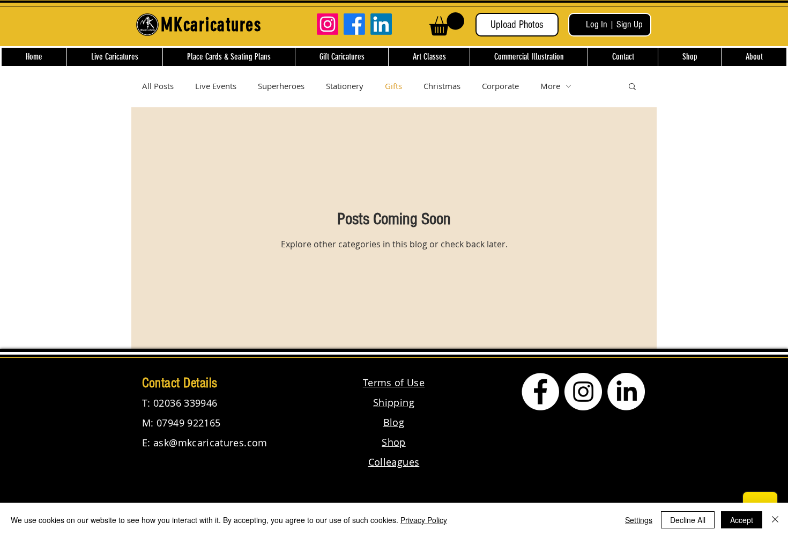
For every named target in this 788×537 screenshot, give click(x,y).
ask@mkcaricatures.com (210, 442)
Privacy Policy (423, 519)
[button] (446, 23)
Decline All (687, 519)
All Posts (158, 86)
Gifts (393, 86)
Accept (741, 519)
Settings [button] (638, 519)
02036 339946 (185, 402)
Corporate (500, 86)
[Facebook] (354, 24)
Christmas (441, 86)
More (550, 86)
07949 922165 (188, 422)
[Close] (775, 519)
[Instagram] (327, 24)
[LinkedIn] (381, 24)
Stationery (344, 86)
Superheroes (281, 86)
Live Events (215, 86)
